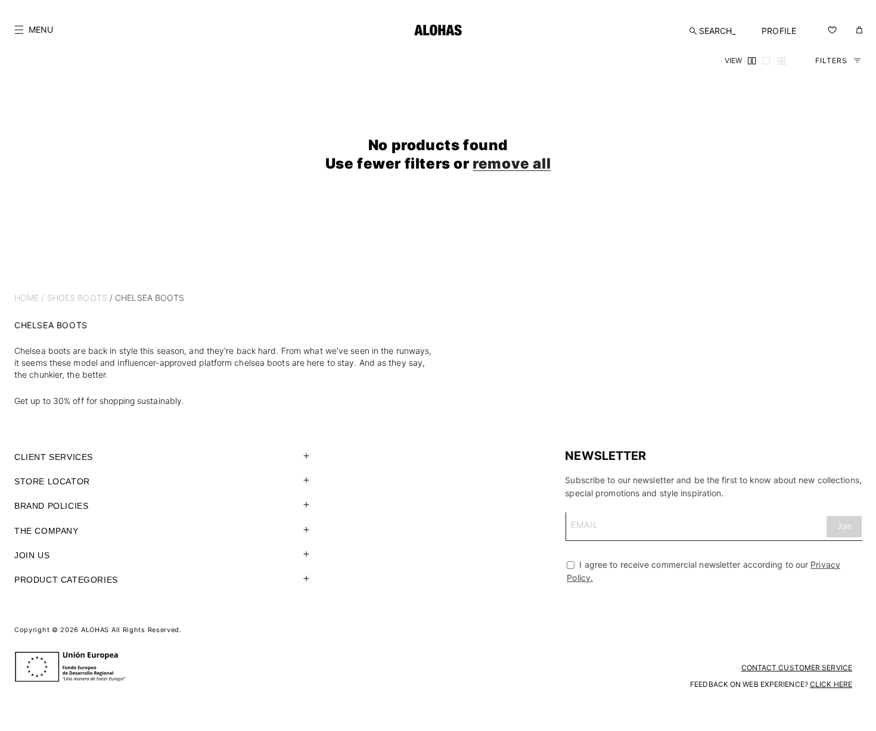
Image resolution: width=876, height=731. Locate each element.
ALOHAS (95, 630)
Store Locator (52, 481)
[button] (33, 30)
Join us (31, 555)
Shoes (61, 298)
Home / (29, 298)
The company (46, 531)
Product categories (66, 579)
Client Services (53, 457)
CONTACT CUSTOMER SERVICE (796, 667)
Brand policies (51, 506)
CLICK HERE (831, 684)
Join (844, 526)
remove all (512, 163)
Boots (92, 298)
